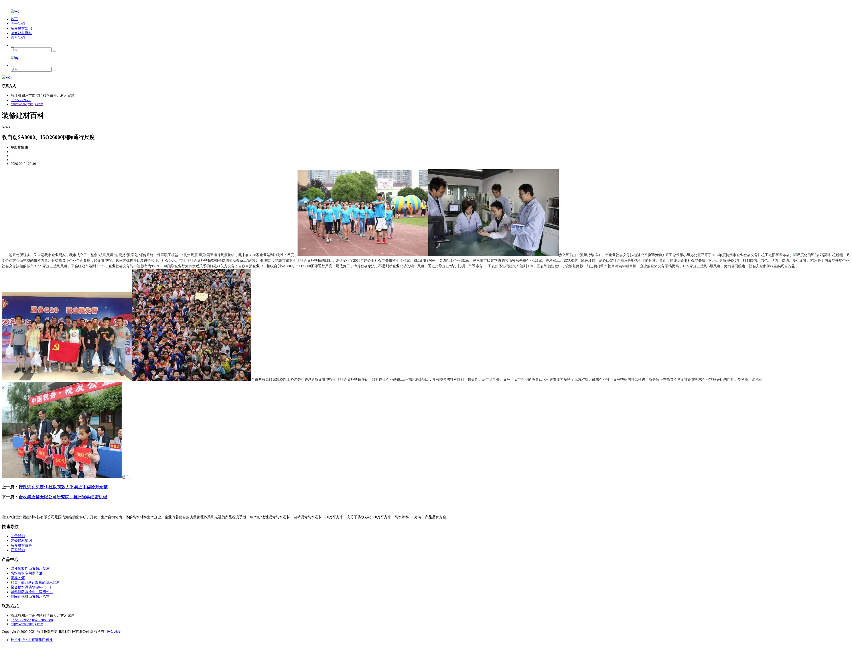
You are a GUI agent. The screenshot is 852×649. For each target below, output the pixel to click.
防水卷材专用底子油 (27, 573)
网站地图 (114, 631)
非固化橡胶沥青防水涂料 (30, 596)
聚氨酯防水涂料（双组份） (32, 592)
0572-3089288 (42, 620)
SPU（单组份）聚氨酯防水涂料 (35, 582)
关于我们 (18, 24)
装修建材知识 (21, 28)
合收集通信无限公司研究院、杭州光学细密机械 (63, 497)
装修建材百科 (21, 33)
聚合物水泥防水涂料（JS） (32, 587)
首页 (14, 19)
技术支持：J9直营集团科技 (32, 640)
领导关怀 (18, 578)
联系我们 (18, 38)
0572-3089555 (21, 100)
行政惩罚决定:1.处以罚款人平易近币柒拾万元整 (63, 487)
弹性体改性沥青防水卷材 (30, 568)
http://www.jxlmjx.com (27, 104)
